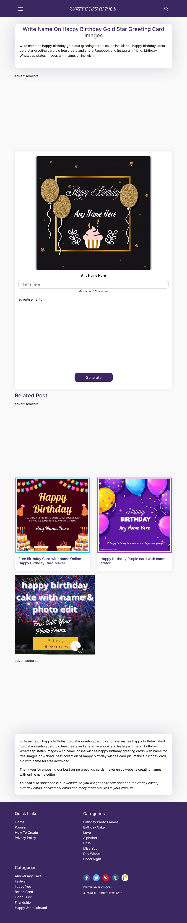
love (87, 832)
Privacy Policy (25, 838)
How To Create (26, 832)
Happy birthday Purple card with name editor (133, 561)
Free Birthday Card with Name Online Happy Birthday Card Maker (49, 561)
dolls (87, 843)
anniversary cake (28, 876)
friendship (23, 902)
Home (19, 822)
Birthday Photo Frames (101, 822)
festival (20, 881)
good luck (23, 897)
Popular (20, 827)
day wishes (92, 854)
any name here (93, 275)
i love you (23, 886)
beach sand (24, 892)
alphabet (90, 838)
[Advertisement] (93, 114)
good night (92, 859)
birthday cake (94, 827)
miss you (90, 848)
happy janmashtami (31, 908)
